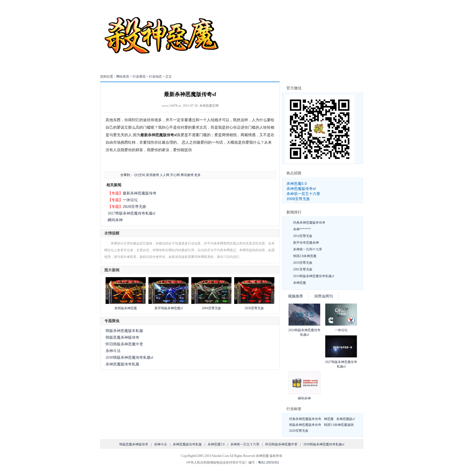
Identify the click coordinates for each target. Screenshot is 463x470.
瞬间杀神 (115, 220)
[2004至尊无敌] (211, 303)
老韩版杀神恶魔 (125, 308)
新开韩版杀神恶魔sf (169, 308)
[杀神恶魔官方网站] (162, 68)
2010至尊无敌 (302, 263)
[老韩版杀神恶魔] (126, 303)
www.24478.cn (171, 106)
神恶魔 (329, 419)
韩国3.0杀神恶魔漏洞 (339, 425)
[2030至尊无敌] (254, 303)
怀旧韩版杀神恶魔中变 (124, 344)
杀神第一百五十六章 (303, 194)
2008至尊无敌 (298, 199)
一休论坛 (130, 200)
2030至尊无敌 (254, 308)
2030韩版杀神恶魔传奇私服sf (129, 358)
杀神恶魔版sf (345, 419)
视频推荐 (295, 296)
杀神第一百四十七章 (307, 249)
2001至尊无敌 (302, 269)
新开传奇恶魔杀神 (306, 242)
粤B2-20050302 (268, 462)
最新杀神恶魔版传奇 (139, 193)
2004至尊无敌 (211, 308)
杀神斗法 (113, 351)
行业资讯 (139, 76)
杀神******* (302, 229)
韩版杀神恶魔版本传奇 (305, 425)
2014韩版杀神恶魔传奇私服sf (313, 276)
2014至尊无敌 (302, 236)
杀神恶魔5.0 (296, 183)
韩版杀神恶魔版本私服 (124, 331)
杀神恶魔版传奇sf (301, 188)
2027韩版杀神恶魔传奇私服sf (131, 213)
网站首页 (122, 76)
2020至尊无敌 (134, 206)
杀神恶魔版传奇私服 (122, 364)
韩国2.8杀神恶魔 (304, 256)
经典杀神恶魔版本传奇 (309, 222)
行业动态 (155, 76)
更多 (197, 175)
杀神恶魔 (299, 283)
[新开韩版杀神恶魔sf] (168, 303)
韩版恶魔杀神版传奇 (122, 337)
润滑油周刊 (323, 296)
